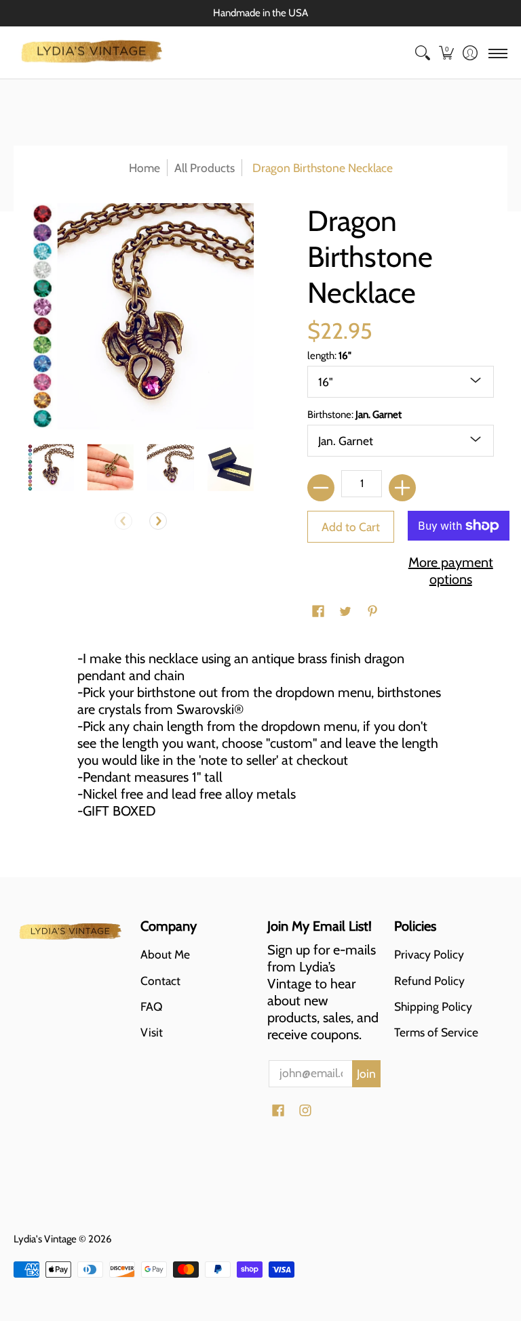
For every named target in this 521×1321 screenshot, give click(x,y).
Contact (160, 980)
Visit (151, 1032)
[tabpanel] (260, 740)
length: (329, 356)
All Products (204, 168)
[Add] (402, 487)
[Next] (158, 521)
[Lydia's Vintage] (92, 52)
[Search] (422, 52)
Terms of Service (436, 1032)
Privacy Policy (429, 954)
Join (366, 1073)
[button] (446, 52)
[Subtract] (320, 487)
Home (144, 168)
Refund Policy (429, 980)
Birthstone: (354, 414)
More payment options (450, 570)
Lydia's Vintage (45, 1239)
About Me (165, 954)
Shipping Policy (433, 1006)
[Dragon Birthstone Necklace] (50, 467)
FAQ (151, 1006)
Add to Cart (351, 527)
